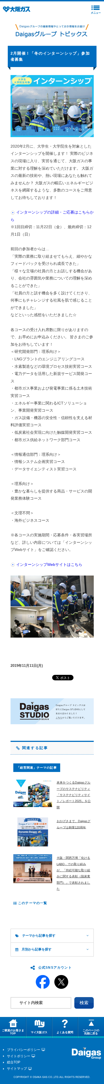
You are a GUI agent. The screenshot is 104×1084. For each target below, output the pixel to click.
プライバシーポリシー (23, 1050)
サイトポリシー (18, 1056)
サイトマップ (17, 1068)
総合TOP (13, 1062)
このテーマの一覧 (32, 903)
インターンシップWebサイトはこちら (49, 564)
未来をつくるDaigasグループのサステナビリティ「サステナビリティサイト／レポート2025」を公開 (74, 795)
